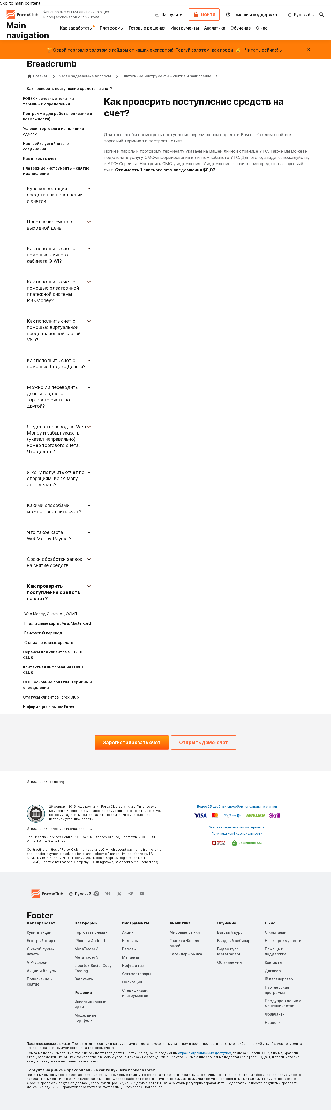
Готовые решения (147, 28)
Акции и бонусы (42, 970)
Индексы (130, 940)
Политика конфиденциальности (237, 833)
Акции (128, 932)
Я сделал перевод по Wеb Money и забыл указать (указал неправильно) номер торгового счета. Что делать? (56, 439)
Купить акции (39, 932)
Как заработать (76, 28)
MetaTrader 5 (86, 957)
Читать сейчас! (261, 50)
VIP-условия (38, 962)
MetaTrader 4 (86, 949)
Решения (83, 992)
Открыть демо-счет (203, 742)
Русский (302, 14)
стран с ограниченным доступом (204, 1053)
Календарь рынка (186, 954)
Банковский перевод (43, 633)
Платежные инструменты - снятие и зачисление (167, 76)
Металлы (130, 957)
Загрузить (83, 979)
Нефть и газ (133, 965)
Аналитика (214, 28)
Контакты (273, 962)
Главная (40, 76)
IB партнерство (279, 979)
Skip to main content (20, 3)
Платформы (112, 28)
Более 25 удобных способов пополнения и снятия (237, 806)
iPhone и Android (89, 940)
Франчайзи (275, 1014)
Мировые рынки (185, 932)
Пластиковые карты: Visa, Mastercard (57, 623)
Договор (273, 970)
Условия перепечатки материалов (237, 827)
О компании (276, 932)
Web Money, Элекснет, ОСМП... (52, 614)
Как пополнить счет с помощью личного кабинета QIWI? (51, 255)
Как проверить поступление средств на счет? (53, 592)
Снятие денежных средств (48, 642)
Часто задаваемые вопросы (85, 76)
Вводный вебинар (233, 940)
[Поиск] (322, 14)
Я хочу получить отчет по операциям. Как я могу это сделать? (56, 478)
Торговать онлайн (90, 932)
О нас (261, 28)
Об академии (229, 962)
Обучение (240, 28)
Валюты (129, 949)
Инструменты (185, 28)
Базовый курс (230, 932)
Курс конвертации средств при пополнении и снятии (54, 195)
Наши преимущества (284, 940)
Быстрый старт (41, 940)
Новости (273, 1022)
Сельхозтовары (136, 974)
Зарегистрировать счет (132, 742)
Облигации (132, 982)
